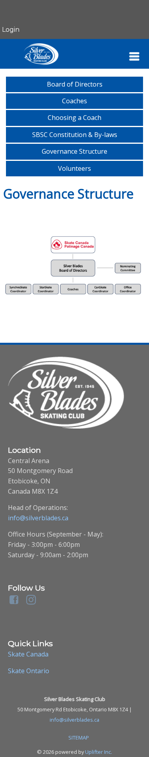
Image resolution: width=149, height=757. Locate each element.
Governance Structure (74, 151)
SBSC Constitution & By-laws (74, 134)
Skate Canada (28, 654)
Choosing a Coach (74, 117)
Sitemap (78, 737)
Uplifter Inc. (98, 751)
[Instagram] (32, 598)
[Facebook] (15, 598)
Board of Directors (75, 84)
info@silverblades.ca (38, 518)
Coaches (74, 101)
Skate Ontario (28, 670)
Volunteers (74, 168)
